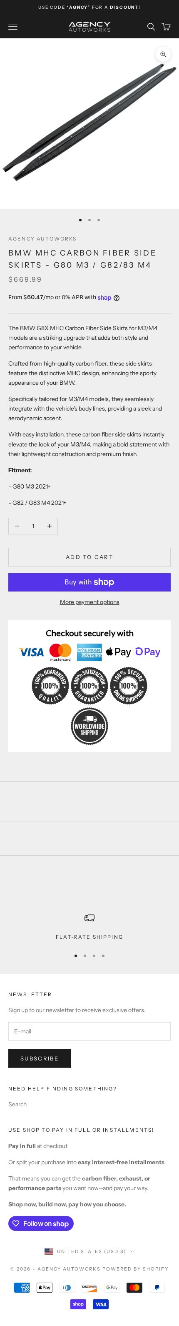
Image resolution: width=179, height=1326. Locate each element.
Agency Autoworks (42, 239)
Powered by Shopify (135, 1269)
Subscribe (39, 1058)
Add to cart (89, 557)
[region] (89, 927)
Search (17, 1104)
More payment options (89, 602)
